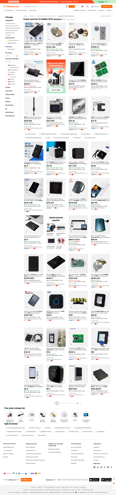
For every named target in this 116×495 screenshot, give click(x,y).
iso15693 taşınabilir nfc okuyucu (62, 427)
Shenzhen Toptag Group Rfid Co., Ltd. (56, 173)
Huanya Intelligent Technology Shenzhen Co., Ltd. (100, 322)
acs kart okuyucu (86, 134)
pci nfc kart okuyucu (31, 134)
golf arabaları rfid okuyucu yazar (34, 137)
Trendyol (76, 487)
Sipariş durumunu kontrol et (100, 453)
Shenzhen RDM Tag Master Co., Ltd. (100, 243)
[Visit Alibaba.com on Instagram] (105, 467)
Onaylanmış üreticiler (54, 449)
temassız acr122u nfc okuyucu (62, 137)
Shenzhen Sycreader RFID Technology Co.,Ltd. (33, 281)
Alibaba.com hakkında (9, 443)
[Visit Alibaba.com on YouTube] (108, 467)
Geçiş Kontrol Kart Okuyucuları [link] (66, 16)
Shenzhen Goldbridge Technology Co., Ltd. (56, 54)
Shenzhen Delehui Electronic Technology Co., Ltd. (33, 128)
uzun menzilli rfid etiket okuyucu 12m (16, 427)
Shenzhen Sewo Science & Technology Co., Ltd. (78, 318)
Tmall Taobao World (50, 487)
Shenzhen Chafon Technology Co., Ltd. (100, 392)
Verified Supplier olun (99, 457)
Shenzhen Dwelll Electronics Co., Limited (78, 173)
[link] (114, 479)
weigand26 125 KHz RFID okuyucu (83, 427)
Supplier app (49, 479)
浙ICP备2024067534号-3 (101, 492)
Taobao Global (65, 487)
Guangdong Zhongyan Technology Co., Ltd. (100, 173)
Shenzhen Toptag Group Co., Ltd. (32, 52)
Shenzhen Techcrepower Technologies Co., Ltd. (33, 318)
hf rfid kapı (47, 427)
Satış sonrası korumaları (32, 457)
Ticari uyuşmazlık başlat (77, 453)
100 (77, 403)
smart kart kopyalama (12, 435)
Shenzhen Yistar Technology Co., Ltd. (78, 52)
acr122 (48, 137)
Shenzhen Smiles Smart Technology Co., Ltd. (78, 207)
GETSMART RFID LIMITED (98, 207)
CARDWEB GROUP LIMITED (76, 87)
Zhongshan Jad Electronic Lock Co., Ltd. (56, 284)
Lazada (58, 487)
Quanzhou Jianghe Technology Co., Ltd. (100, 357)
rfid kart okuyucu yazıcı (28, 435)
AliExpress (34, 487)
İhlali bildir (73, 463)
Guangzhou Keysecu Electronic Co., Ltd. (100, 285)
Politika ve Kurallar (30, 463)
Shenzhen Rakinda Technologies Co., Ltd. (56, 206)
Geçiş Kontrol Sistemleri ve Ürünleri (46, 16)
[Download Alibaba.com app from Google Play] (107, 479)
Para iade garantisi (30, 450)
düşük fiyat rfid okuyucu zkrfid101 (49, 134)
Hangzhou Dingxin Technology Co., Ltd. (33, 396)
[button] (67, 6)
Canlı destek (74, 450)
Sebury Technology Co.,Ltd (76, 394)
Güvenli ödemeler (30, 447)
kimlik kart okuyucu (87, 431)
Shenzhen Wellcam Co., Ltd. (53, 359)
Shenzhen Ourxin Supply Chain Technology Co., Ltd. (56, 394)
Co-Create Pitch (7, 450)
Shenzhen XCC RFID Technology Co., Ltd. (100, 126)
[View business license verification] (73, 492)
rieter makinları (42, 435)
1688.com (40, 487)
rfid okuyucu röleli (74, 431)
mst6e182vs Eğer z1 (31, 431)
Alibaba (25, 16)
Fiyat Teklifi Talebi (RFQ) (54, 452)
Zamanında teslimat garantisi (33, 453)
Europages (83, 487)
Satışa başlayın (97, 450)
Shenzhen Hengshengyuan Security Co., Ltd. (33, 210)
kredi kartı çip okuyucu (35, 427)
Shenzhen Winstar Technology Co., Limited (33, 355)
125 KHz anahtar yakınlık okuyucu (69, 134)
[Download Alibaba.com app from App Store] (94, 479)
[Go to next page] (80, 403)
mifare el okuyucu (60, 431)
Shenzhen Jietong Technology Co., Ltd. (78, 357)
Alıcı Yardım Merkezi (76, 447)
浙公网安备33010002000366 (86, 492)
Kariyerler (5, 457)
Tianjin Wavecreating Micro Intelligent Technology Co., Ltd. (56, 124)
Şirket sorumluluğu (8, 453)
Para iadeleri (74, 457)
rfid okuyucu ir (77, 137)
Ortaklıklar (96, 460)
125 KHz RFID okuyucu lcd (101, 134)
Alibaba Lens (12, 479)
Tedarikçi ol (96, 447)
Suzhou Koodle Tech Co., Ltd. (76, 248)
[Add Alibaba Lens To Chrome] (26, 479)
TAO (71, 487)
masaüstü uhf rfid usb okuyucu (14, 431)
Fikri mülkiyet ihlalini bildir (77, 460)
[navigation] (12, 209)
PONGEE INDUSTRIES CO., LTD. (99, 87)
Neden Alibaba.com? (8, 447)
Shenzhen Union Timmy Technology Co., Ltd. (78, 128)
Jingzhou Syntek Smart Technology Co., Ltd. (33, 171)
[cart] (88, 6)
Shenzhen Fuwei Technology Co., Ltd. (33, 246)
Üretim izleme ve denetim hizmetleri (35, 460)
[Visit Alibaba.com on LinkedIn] (98, 467)
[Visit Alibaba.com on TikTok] (111, 467)
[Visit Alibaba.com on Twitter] (101, 467)
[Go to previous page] (53, 403)
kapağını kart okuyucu (46, 431)
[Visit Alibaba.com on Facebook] (94, 467)
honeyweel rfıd (100, 431)
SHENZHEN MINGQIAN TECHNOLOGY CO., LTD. (56, 318)
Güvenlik (32, 16)
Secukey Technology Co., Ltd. (99, 54)
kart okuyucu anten (90, 137)
